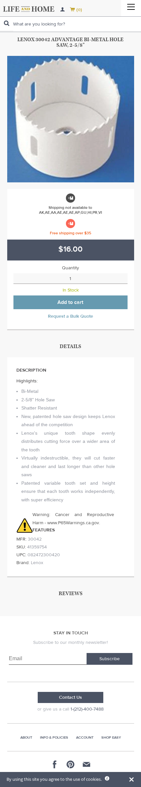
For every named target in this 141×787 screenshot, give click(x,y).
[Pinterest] (70, 764)
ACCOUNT (84, 737)
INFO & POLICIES (54, 737)
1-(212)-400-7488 (87, 709)
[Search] (6, 23)
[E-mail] (86, 764)
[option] (70, 119)
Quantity (70, 268)
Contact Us (70, 697)
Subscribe (109, 659)
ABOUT (26, 737)
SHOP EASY (111, 737)
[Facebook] (54, 764)
